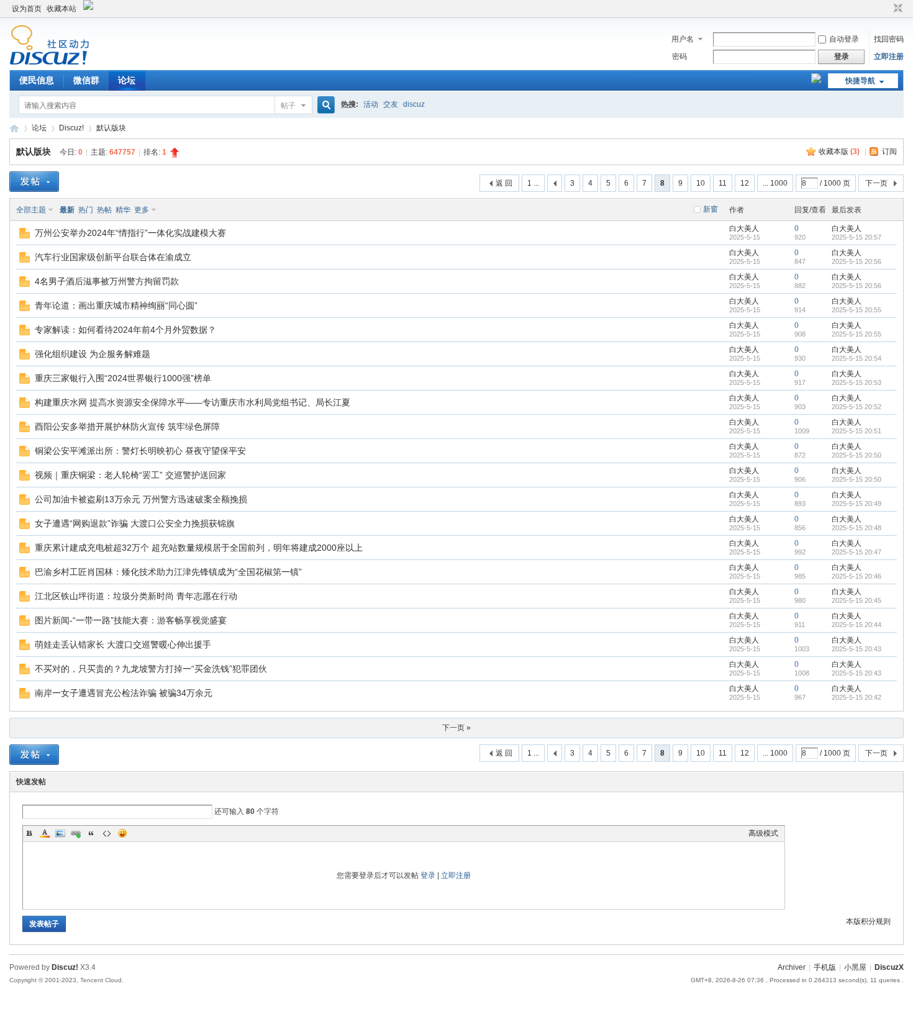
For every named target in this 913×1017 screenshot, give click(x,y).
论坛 (126, 80)
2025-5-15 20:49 (856, 503)
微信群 (86, 80)
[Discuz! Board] (49, 62)
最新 (67, 210)
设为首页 (27, 8)
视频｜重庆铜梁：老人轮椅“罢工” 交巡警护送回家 (130, 475)
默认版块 (111, 128)
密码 (679, 56)
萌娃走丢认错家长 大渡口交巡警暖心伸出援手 (123, 644)
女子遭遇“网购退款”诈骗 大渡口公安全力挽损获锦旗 (135, 523)
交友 (390, 104)
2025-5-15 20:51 (856, 431)
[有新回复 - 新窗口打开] (24, 236)
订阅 (889, 151)
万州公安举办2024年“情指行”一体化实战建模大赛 (130, 233)
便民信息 (36, 80)
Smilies (122, 833)
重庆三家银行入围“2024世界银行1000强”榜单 (123, 378)
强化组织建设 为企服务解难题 (92, 354)
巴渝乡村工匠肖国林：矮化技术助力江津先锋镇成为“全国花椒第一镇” (168, 572)
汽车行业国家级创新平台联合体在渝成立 (113, 257)
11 (723, 183)
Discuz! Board (14, 128)
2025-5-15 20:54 (856, 358)
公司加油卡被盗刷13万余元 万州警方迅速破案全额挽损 (141, 499)
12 (744, 183)
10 (700, 183)
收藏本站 (61, 8)
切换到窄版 (896, 8)
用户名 (682, 39)
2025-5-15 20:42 (856, 697)
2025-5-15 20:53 (856, 382)
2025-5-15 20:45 (856, 600)
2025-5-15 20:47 (856, 552)
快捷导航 (860, 80)
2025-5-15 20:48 (856, 527)
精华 (123, 210)
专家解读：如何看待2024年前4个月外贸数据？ (125, 330)
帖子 (288, 105)
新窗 (710, 209)
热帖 (104, 210)
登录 (427, 875)
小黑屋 (855, 967)
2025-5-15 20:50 (856, 455)
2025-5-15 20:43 (856, 649)
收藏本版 (839, 151)
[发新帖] (34, 181)
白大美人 (744, 228)
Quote (91, 833)
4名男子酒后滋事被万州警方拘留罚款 (107, 281)
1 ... (533, 183)
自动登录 (844, 39)
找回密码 (889, 39)
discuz (414, 104)
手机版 (825, 967)
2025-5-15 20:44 (856, 624)
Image (60, 833)
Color (45, 833)
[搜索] (324, 105)
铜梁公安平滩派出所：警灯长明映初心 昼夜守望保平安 (140, 451)
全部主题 (31, 210)
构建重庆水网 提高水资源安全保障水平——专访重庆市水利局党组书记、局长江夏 (192, 402)
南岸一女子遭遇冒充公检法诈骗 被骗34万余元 (123, 693)
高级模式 (763, 833)
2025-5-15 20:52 (856, 406)
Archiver (792, 967)
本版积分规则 (868, 921)
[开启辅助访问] (886, 8)
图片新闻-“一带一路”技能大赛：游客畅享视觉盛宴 (131, 620)
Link (76, 833)
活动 (370, 104)
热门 (85, 210)
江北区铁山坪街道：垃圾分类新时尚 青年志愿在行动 (136, 596)
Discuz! (71, 128)
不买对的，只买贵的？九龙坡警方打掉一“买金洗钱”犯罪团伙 (151, 669)
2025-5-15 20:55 (856, 310)
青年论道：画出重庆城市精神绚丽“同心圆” (116, 305)
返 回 (504, 183)
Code (107, 833)
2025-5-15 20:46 (856, 576)
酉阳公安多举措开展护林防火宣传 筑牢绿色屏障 (127, 427)
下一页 (876, 183)
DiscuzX (889, 967)
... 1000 (775, 183)
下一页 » (456, 727)
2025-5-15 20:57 (856, 237)
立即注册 (889, 56)
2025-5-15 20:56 (856, 261)
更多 (141, 210)
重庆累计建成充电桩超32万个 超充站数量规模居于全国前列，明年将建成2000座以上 (199, 548)
